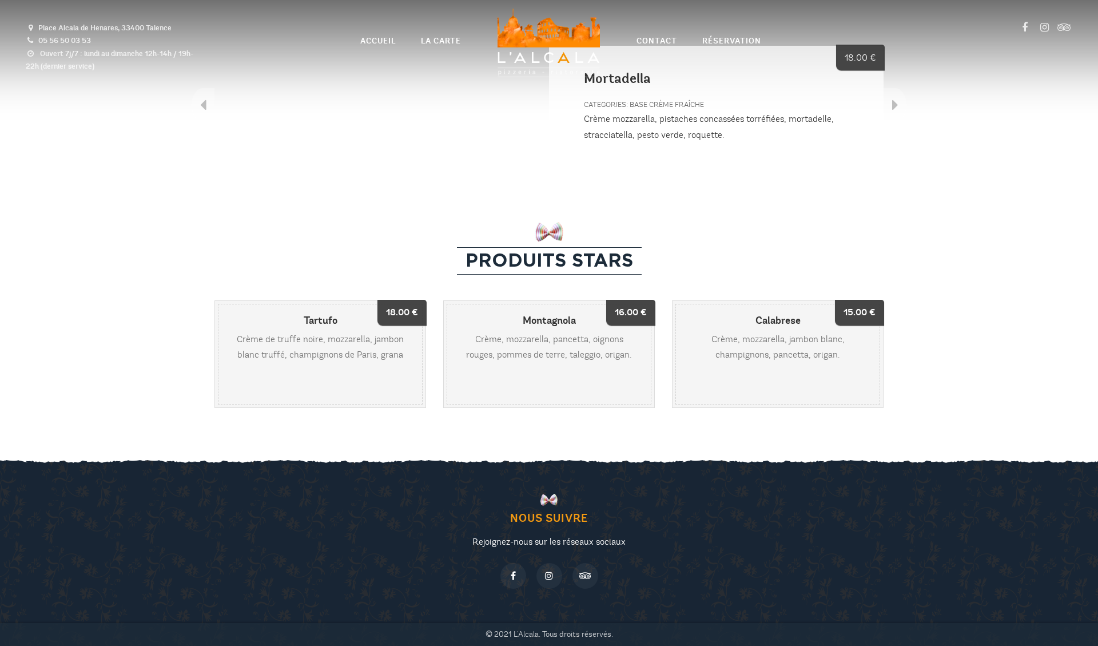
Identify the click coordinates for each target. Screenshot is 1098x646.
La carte (441, 41)
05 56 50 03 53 (64, 40)
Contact (656, 41)
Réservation (731, 41)
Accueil (378, 41)
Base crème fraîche (667, 104)
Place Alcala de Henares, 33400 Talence (105, 28)
